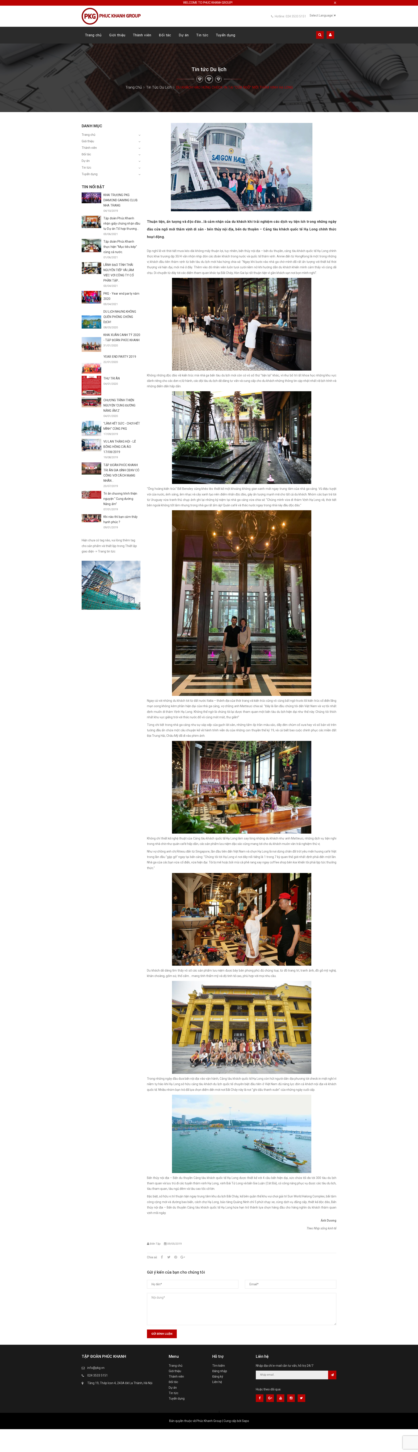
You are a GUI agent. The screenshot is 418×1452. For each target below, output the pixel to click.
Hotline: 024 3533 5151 (290, 16)
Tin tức (202, 35)
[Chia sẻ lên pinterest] (175, 1257)
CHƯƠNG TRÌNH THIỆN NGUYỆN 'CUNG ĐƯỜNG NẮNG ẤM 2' (119, 405)
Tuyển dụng (225, 35)
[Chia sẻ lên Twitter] (168, 1257)
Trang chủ (93, 35)
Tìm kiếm (218, 1365)
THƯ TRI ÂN (111, 378)
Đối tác (165, 35)
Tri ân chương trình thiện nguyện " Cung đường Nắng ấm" (120, 499)
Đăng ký (217, 1376)
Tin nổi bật (93, 187)
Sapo (245, 1421)
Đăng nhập (219, 1371)
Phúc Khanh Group (209, 1421)
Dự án (184, 35)
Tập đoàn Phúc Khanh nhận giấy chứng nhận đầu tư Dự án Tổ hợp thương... (121, 223)
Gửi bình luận (161, 1333)
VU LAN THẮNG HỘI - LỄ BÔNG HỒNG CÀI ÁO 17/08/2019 (119, 447)
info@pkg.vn (95, 1368)
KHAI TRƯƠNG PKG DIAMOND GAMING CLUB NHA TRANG (120, 200)
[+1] (182, 1257)
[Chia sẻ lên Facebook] (161, 1257)
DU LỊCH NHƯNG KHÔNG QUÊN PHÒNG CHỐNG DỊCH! (119, 317)
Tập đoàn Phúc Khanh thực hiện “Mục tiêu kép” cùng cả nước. (120, 247)
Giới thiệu (117, 35)
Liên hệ (217, 1382)
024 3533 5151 (97, 1375)
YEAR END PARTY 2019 (119, 356)
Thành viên (142, 35)
